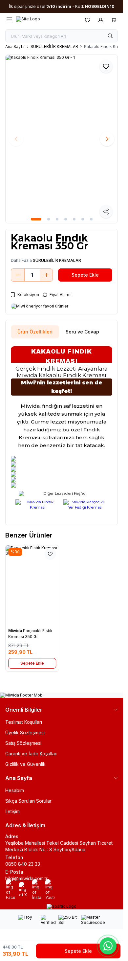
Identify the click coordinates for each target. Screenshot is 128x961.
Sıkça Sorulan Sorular (28, 801)
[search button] (110, 35)
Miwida (15, 630)
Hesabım (14, 790)
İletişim (12, 811)
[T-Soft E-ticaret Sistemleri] (61, 906)
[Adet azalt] (17, 275)
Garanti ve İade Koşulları (31, 753)
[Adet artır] (46, 275)
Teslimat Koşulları (23, 722)
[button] (36, 219)
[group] (61, 139)
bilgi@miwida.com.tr (26, 878)
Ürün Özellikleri (35, 331)
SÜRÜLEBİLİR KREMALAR (54, 46)
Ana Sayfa (15, 46)
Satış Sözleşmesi (23, 743)
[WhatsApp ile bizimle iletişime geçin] (108, 945)
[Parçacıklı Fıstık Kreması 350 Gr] (32, 585)
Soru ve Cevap (82, 331)
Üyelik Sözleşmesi (25, 732)
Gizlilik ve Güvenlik (25, 764)
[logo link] (47, 20)
